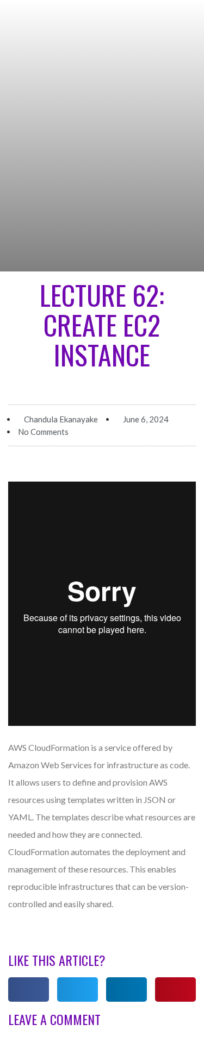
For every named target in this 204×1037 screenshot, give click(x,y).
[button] (28, 989)
